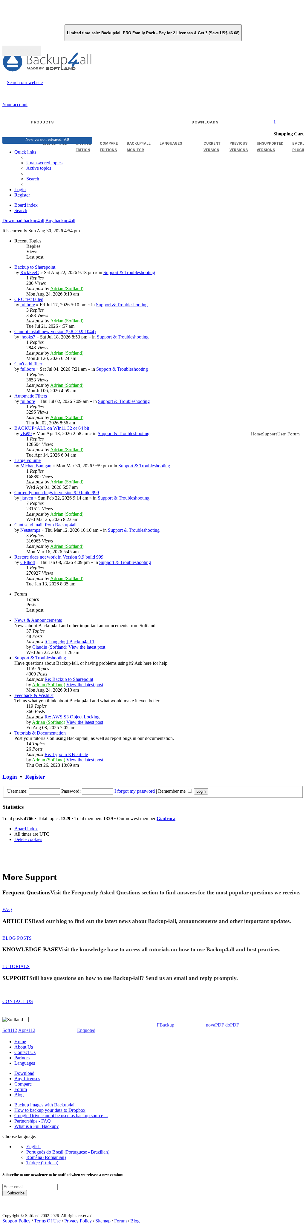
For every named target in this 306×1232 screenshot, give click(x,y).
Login (9, 777)
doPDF (232, 1024)
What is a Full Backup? (36, 1126)
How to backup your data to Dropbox (49, 1110)
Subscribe (15, 1193)
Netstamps (30, 530)
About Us (23, 1046)
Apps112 (26, 1030)
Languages (24, 1063)
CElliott (27, 562)
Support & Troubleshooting (129, 272)
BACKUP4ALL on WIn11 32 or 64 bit (51, 428)
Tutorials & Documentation (40, 732)
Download (24, 1073)
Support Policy (17, 1220)
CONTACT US (17, 1001)
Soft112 (9, 1030)
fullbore (27, 304)
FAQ (7, 909)
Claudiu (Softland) (49, 647)
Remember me (172, 791)
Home (20, 1041)
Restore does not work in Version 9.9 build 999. (59, 556)
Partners (22, 1057)
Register (35, 777)
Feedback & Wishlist (33, 695)
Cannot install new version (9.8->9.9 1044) (55, 331)
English (33, 1146)
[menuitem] (38, 168)
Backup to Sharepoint (34, 267)
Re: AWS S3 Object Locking (72, 716)
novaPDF (215, 1024)
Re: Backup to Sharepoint (69, 679)
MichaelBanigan (35, 465)
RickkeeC (29, 272)
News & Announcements (38, 620)
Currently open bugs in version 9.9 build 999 (56, 492)
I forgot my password (134, 791)
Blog (19, 1094)
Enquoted (86, 1030)
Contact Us (25, 1052)
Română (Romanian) (46, 1157)
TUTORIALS (16, 966)
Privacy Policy (78, 1220)
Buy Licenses (27, 1078)
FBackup (165, 1024)
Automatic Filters (30, 395)
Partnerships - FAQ (32, 1120)
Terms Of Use (48, 1220)
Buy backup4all (60, 220)
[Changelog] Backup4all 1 (69, 641)
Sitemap (103, 1220)
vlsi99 (26, 433)
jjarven (26, 497)
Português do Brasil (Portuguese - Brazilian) (67, 1151)
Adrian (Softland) (66, 288)
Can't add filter (28, 363)
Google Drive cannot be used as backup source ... (61, 1115)
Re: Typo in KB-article (66, 754)
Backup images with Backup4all (45, 1104)
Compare (23, 1083)
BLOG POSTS (17, 938)
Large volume (27, 460)
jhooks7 (27, 336)
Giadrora (166, 818)
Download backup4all (23, 220)
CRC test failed (28, 299)
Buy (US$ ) (22, 51)
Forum (20, 1089)
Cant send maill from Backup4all (45, 524)
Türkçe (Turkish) (42, 1162)
